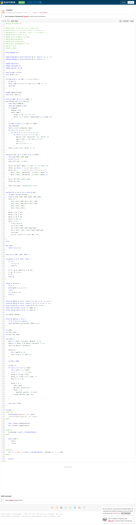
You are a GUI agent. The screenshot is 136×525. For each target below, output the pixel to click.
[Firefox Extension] (57, 507)
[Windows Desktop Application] (66, 507)
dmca (45, 516)
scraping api (51, 514)
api (45, 514)
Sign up (131, 2)
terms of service (26, 516)
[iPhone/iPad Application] (61, 507)
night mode (39, 514)
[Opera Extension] (79, 507)
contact (59, 516)
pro (61, 514)
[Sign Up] (105, 520)
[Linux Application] (84, 507)
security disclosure (37, 516)
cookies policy (16, 516)
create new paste (5, 514)
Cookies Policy (116, 513)
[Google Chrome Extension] (52, 507)
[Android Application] (70, 507)
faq (29, 514)
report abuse (51, 516)
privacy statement (6, 516)
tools (33, 514)
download (125, 21)
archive (25, 514)
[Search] (40, 2)
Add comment (43, 12)
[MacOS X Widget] (75, 507)
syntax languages (17, 514)
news (57, 514)
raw (120, 21)
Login (123, 2)
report (131, 21)
